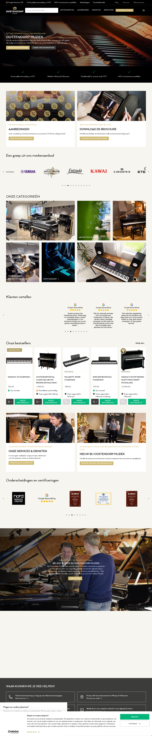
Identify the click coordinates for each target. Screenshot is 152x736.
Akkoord (134, 717)
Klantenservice (138, 2)
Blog (116, 2)
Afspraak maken (124, 10)
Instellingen (133, 723)
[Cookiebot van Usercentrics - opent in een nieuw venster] (13, 732)
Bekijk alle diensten (21, 463)
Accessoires (83, 10)
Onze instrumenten (43, 48)
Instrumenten (67, 10)
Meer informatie (23, 402)
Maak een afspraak (18, 48)
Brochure (109, 10)
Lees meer (75, 578)
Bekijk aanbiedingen (21, 138)
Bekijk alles (140, 343)
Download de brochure (94, 138)
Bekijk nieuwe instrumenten (96, 463)
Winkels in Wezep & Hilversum (58, 76)
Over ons (126, 2)
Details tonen (32, 732)
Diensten (96, 10)
